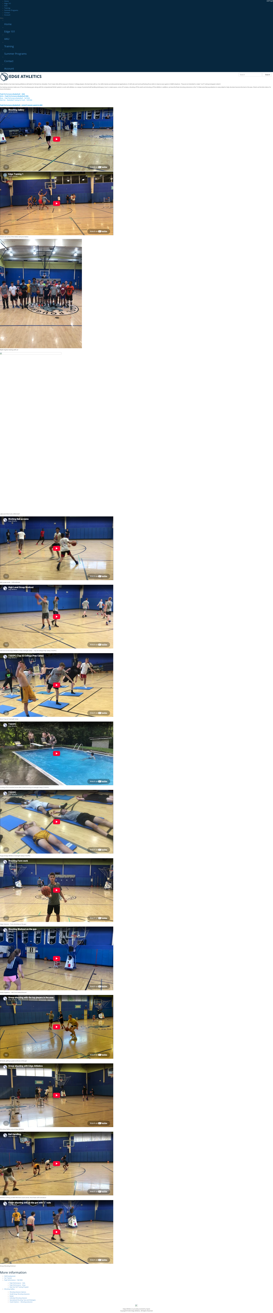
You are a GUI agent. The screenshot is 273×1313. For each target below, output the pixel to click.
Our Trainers (8, 1278)
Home (6, 1)
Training (7, 8)
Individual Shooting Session (18, 1298)
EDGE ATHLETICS (25, 76)
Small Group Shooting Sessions (20, 1294)
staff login (270, 1)
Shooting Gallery (9, 1289)
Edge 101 (7, 3)
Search (267, 75)
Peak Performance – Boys (17, 1285)
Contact (7, 13)
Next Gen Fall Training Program (19, 1287)
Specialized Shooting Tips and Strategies (23, 1300)
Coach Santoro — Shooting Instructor (21, 1302)
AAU (6, 6)
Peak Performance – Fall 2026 (13, 1280)
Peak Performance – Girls (17, 1283)
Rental (11, 1296)
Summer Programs (11, 10)
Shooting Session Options (18, 1292)
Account (7, 15)
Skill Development (9, 1276)
